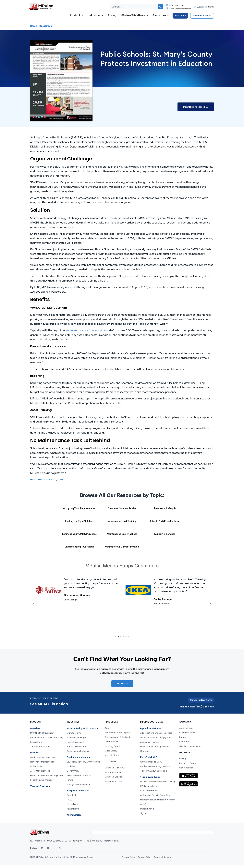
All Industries (74, 815)
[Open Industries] (102, 15)
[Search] (160, 6)
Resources (45, 26)
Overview (35, 728)
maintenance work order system (87, 330)
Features (35, 752)
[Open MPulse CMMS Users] (147, 15)
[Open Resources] (168, 15)
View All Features (40, 786)
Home (33, 26)
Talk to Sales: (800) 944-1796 (197, 706)
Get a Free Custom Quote (46, 479)
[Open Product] (82, 15)
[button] (195, 106)
